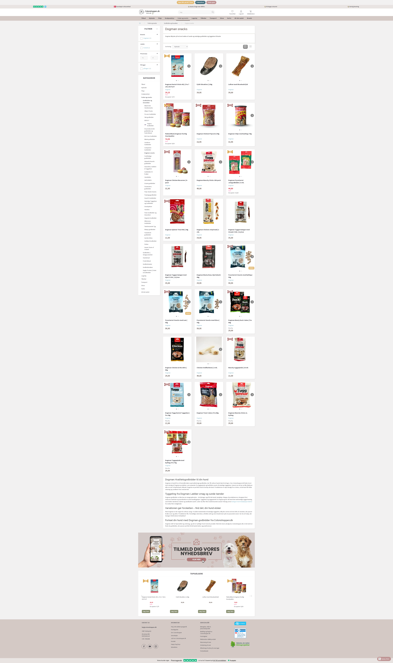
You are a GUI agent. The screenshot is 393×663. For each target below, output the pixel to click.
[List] (250, 47)
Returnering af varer (205, 642)
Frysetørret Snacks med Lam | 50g (176, 321)
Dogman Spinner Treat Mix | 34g (176, 230)
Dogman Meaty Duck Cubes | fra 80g (240, 321)
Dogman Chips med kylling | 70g (240, 134)
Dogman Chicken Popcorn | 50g (208, 134)
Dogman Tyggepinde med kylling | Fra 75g (174, 461)
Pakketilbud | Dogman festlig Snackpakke (176, 135)
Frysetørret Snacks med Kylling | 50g (240, 276)
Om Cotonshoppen (176, 632)
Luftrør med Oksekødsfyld (238, 84)
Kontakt (173, 641)
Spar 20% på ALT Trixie (185, 2)
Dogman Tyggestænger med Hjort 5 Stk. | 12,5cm (175, 276)
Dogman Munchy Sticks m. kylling (238, 414)
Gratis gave (211, 2)
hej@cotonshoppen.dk (149, 627)
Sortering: (168, 46)
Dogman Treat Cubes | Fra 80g (208, 413)
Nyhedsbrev (174, 647)
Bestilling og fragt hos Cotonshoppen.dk (206, 632)
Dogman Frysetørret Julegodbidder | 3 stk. (236, 181)
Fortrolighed (203, 636)
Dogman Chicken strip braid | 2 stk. (208, 231)
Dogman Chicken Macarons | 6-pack (176, 181)
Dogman (167, 89)
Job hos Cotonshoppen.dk (178, 638)
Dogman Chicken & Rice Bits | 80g (176, 369)
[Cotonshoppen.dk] (149, 12)
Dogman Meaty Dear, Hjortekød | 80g (209, 276)
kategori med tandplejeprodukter (242, 502)
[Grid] (245, 47)
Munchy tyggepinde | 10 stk (238, 368)
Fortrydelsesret (204, 651)
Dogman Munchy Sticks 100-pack (209, 180)
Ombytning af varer (205, 645)
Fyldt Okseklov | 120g (204, 84)
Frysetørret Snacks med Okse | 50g (208, 321)
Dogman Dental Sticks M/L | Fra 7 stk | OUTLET (177, 85)
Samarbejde (174, 635)
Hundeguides (174, 629)
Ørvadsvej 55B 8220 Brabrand (146, 635)
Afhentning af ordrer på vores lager (209, 648)
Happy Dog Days (175, 644)
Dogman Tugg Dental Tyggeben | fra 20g (177, 414)
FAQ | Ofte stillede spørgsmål (179, 627)
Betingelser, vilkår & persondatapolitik (205, 628)
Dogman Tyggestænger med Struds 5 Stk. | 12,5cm (239, 231)
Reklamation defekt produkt (208, 639)
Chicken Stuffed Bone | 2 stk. (207, 368)
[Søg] (213, 12)
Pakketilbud (200, 2)
